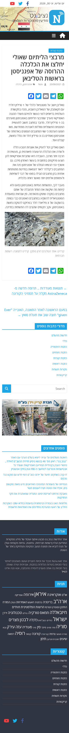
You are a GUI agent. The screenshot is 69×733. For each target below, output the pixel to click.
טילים (25, 613)
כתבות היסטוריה (59, 346)
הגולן (13, 602)
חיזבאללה (58, 612)
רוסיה (20, 633)
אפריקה (19, 595)
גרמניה (38, 602)
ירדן (5, 613)
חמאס (44, 612)
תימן (43, 638)
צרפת (52, 634)
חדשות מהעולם (59, 335)
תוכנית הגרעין (53, 639)
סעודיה (27, 627)
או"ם (64, 595)
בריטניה (48, 602)
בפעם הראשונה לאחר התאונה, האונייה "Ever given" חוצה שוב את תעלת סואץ (35, 312)
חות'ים (16, 607)
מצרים (14, 619)
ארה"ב (60, 601)
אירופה (28, 594)
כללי (65, 341)
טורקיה (33, 612)
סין (39, 627)
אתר (54, 251)
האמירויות (21, 602)
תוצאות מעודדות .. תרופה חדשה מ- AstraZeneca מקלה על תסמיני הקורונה (39, 291)
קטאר (28, 634)
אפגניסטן (27, 84)
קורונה (36, 633)
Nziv (40, 84)
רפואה (11, 634)
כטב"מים (42, 620)
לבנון (24, 619)
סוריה (61, 626)
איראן (40, 594)
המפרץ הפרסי (52, 607)
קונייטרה (45, 634)
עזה (18, 626)
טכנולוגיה (15, 612)
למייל (64, 571)
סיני (34, 627)
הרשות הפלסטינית (32, 607)
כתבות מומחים (59, 352)
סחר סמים (51, 627)
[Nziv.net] (62, 36)
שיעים (63, 639)
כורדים (49, 620)
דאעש (31, 602)
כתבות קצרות (56, 50)
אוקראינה (54, 594)
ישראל (60, 619)
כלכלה (19, 84)
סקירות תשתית (59, 369)
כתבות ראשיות (59, 363)
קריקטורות (61, 375)
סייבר (43, 627)
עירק (11, 626)
